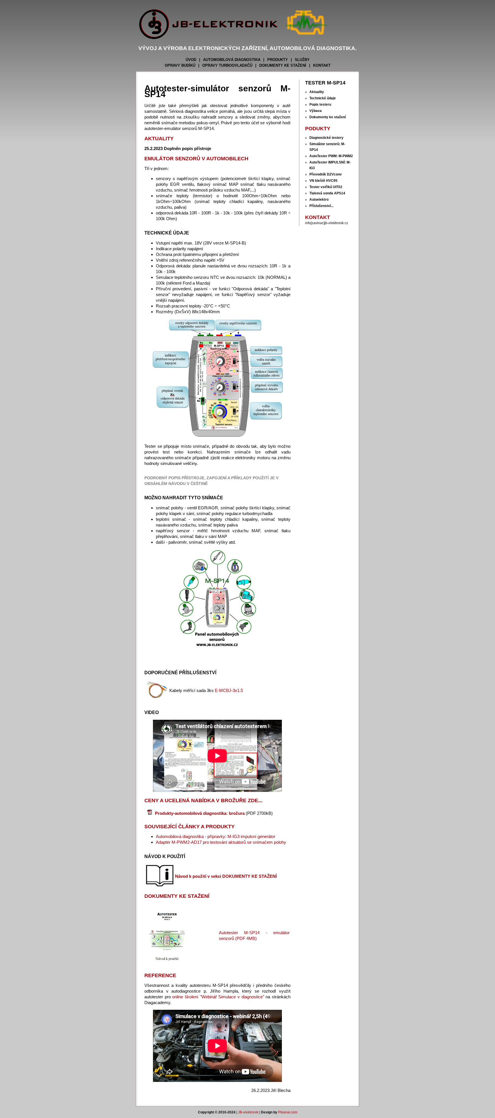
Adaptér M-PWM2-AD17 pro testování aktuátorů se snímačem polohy (221, 842)
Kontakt (322, 65)
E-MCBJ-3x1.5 (229, 690)
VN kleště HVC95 (323, 181)
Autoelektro (319, 200)
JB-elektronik (248, 1112)
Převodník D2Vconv (325, 174)
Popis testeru (320, 104)
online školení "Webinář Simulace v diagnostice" (218, 996)
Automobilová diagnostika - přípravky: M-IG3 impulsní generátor (215, 836)
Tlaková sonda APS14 (327, 193)
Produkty (277, 60)
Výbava (315, 111)
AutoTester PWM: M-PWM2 (331, 156)
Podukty (317, 128)
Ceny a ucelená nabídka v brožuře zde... (203, 800)
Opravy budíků (180, 65)
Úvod (191, 60)
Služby (302, 60)
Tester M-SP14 (325, 83)
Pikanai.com (287, 1112)
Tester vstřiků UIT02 (325, 187)
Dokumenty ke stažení (282, 65)
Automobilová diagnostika (231, 60)
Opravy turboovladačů (227, 65)
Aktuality (316, 92)
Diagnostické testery (326, 138)
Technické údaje (322, 98)
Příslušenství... (321, 206)
